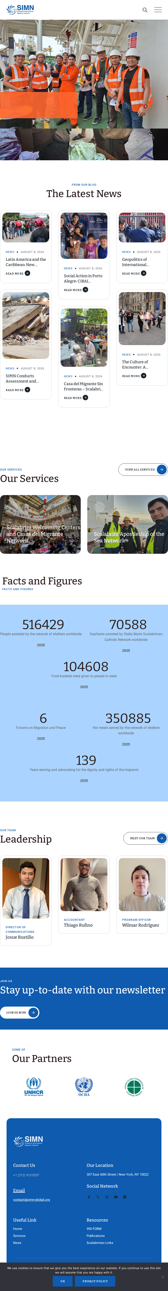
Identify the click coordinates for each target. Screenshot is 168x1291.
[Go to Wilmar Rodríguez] (87, 884)
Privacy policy (95, 1281)
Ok (62, 1281)
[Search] (145, 10)
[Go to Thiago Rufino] (28, 884)
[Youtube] (116, 1197)
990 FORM (94, 1229)
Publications (96, 1236)
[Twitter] (98, 1197)
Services (19, 1236)
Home (17, 1229)
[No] (162, 1277)
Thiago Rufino (23, 925)
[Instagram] (107, 1197)
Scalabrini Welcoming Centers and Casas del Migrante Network (43, 534)
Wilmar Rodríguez (85, 925)
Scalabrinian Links (100, 1243)
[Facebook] (89, 1197)
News (10, 252)
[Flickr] (124, 1197)
